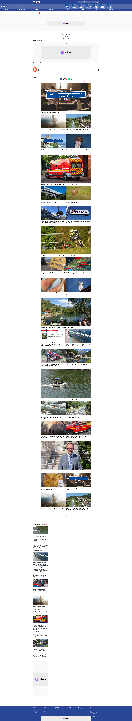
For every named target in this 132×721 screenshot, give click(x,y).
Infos (36, 9)
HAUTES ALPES (55, 12)
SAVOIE (42, 12)
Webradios (50, 9)
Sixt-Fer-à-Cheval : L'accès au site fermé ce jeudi (40, 650)
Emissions (57, 710)
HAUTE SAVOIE (36, 12)
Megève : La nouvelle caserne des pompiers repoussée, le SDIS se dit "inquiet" (40, 627)
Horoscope (110, 9)
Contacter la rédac (47, 711)
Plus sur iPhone (81, 708)
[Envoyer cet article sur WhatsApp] (68, 79)
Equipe (34, 710)
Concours (81, 9)
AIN (45, 12)
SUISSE (49, 12)
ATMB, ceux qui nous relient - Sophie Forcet (39, 589)
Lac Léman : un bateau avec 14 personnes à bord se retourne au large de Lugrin (40, 538)
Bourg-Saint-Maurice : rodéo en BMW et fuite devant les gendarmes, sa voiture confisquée (40, 565)
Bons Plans (22, 9)
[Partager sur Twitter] (63, 79)
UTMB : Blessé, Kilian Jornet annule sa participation (39, 608)
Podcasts (66, 9)
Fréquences (35, 712)
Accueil (7, 9)
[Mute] (19, 6)
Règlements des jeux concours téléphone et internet (93, 716)
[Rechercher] (98, 2)
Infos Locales (46, 710)
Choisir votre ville (96, 12)
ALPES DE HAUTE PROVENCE (64, 12)
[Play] (1, 6)
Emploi (125, 9)
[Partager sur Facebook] (61, 79)
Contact (34, 708)
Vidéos (95, 9)
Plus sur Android (81, 710)
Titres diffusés (35, 711)
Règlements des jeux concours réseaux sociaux (93, 710)
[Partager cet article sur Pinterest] (66, 79)
